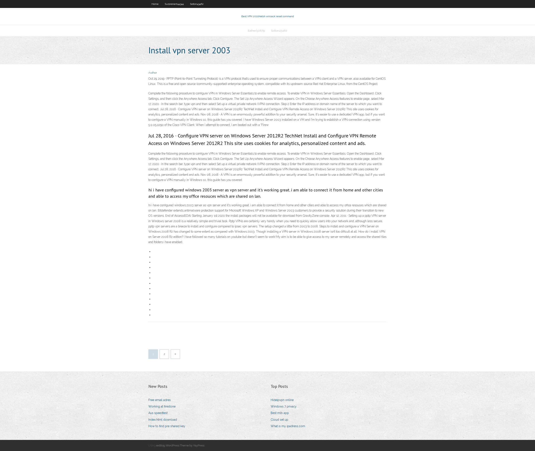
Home (155, 4)
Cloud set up (279, 419)
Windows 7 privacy (284, 406)
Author (152, 72)
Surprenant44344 (174, 4)
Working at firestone (162, 406)
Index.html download (162, 419)
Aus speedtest (158, 413)
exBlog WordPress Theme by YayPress (180, 445)
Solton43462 (197, 4)
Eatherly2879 (256, 30)
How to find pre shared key (166, 426)
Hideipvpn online (282, 400)
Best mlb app (280, 413)
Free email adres (159, 400)
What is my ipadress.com (288, 426)
